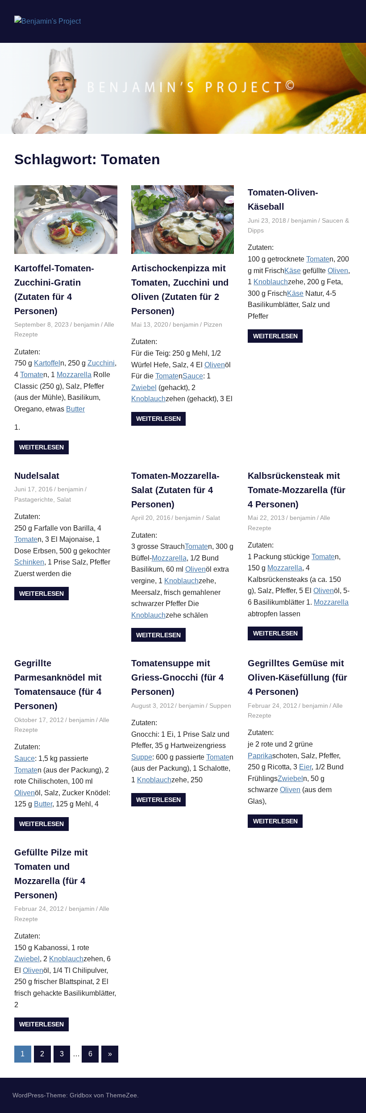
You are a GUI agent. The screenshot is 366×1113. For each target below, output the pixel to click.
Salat (64, 499)
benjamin (87, 324)
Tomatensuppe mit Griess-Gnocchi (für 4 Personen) (177, 677)
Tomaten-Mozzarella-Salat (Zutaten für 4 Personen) (175, 490)
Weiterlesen (41, 447)
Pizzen (213, 324)
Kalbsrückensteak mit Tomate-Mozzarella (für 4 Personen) (296, 490)
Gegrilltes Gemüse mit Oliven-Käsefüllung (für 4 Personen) (297, 677)
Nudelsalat (36, 476)
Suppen (220, 705)
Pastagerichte (33, 499)
